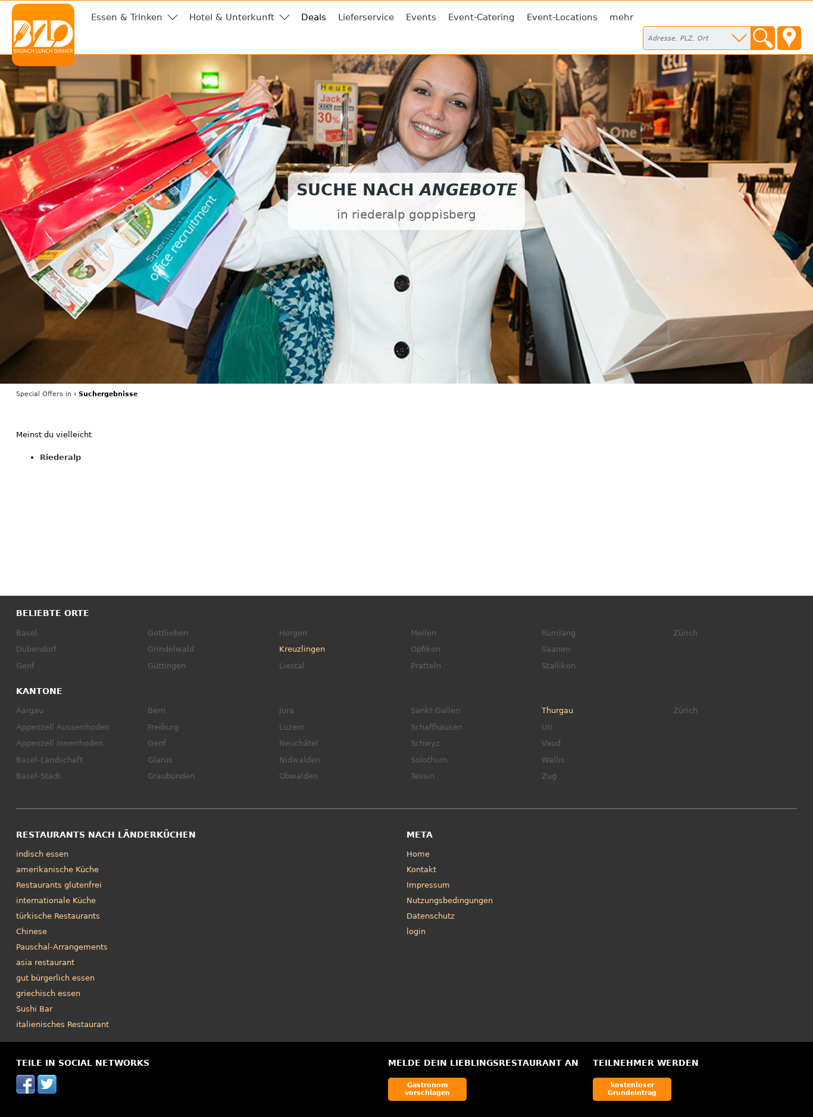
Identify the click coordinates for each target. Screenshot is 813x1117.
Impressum (428, 884)
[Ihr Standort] (789, 38)
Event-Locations (562, 17)
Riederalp (60, 457)
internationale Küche (56, 900)
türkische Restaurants (58, 915)
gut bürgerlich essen (55, 977)
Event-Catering (481, 17)
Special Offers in (43, 394)
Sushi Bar (34, 1008)
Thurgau (557, 710)
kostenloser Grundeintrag (632, 1088)
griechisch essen (48, 993)
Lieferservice (366, 17)
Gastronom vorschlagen (427, 1088)
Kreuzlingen (302, 649)
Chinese (31, 931)
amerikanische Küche (57, 869)
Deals (313, 17)
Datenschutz (430, 915)
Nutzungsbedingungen (449, 900)
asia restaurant (45, 962)
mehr (621, 17)
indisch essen (42, 854)
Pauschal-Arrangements (62, 946)
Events (421, 17)
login (416, 931)
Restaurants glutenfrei (59, 884)
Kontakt (421, 869)
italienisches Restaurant (62, 1024)
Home (418, 854)
